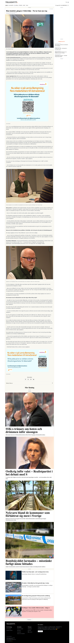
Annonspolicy (9, 636)
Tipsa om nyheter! (20, 628)
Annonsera (19, 630)
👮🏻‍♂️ (16, 5)
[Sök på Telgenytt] (66, 2)
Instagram (30, 628)
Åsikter (20, 5)
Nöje (27, 5)
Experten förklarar (9, 630)
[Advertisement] (62, 23)
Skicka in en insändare (21, 633)
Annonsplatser (8, 628)
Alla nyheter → (29, 619)
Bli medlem (40, 631)
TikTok (29, 630)
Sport (24, 5)
